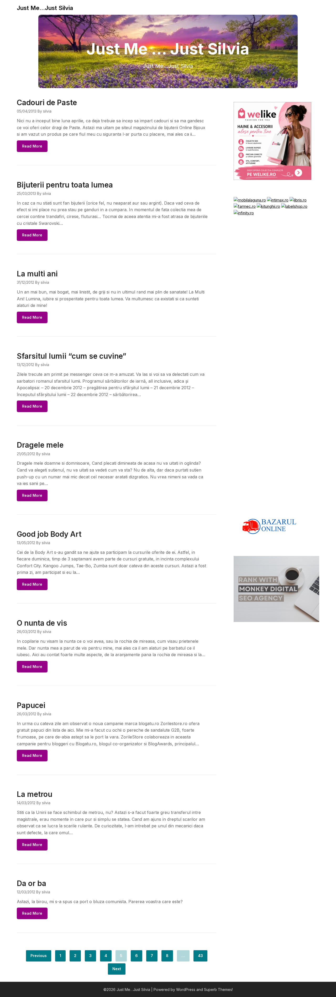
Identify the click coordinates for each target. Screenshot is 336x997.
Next (116, 968)
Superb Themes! (218, 989)
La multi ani (37, 273)
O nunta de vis (42, 623)
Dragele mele (40, 445)
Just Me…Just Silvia (45, 7)
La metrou (34, 794)
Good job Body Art (49, 534)
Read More (32, 146)
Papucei (31, 705)
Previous (38, 955)
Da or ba (31, 883)
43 (200, 955)
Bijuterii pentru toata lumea (65, 184)
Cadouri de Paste (47, 102)
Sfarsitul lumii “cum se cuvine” (71, 356)
